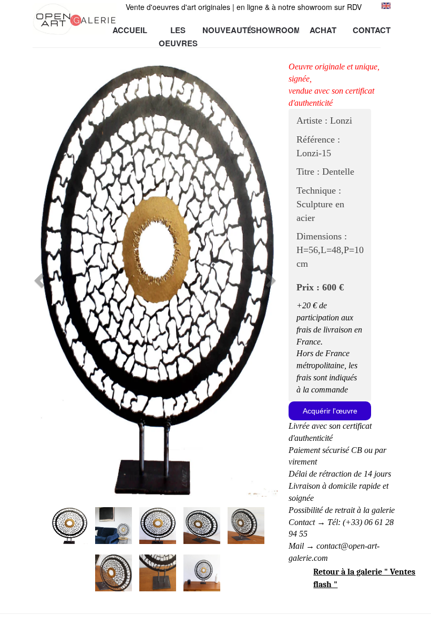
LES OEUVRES (178, 30)
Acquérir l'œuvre (330, 411)
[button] (51, 277)
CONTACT (372, 30)
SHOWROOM (275, 30)
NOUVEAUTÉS (226, 30)
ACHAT (323, 30)
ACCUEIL (129, 30)
